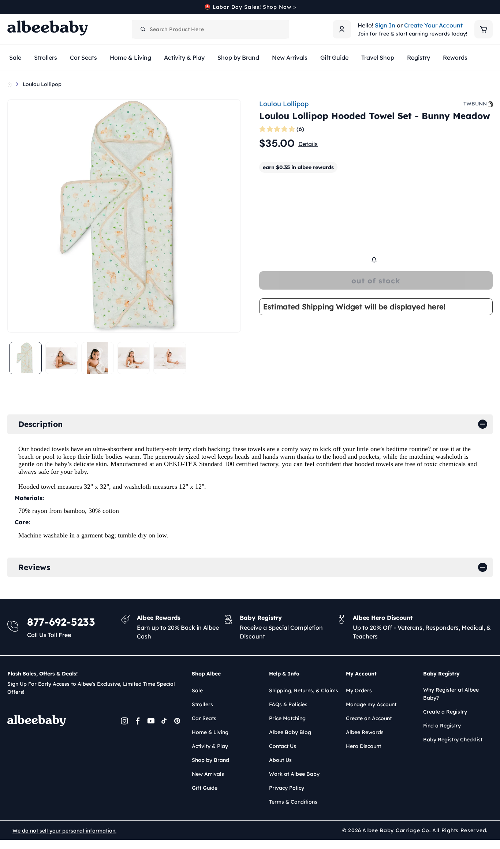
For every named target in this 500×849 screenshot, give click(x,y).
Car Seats (204, 718)
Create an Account (369, 718)
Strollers (202, 704)
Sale (197, 690)
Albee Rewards (365, 732)
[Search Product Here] (143, 29)
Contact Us (282, 746)
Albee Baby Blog (290, 732)
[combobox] (210, 29)
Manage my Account (371, 704)
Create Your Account (433, 25)
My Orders (359, 690)
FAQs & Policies (288, 704)
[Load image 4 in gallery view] (133, 358)
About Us (280, 760)
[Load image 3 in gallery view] (97, 358)
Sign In (385, 25)
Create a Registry (445, 711)
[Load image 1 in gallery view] (25, 358)
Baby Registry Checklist (452, 739)
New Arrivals (208, 774)
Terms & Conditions (293, 801)
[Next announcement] (490, 7)
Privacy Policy (286, 788)
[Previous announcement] (10, 7)
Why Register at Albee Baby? (451, 693)
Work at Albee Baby (294, 774)
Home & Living (210, 732)
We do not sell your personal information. (64, 830)
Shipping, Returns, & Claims (303, 690)
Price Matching (287, 718)
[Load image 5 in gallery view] (169, 358)
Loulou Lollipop (42, 84)
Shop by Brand (210, 760)
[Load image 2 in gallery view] (61, 358)
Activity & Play (210, 746)
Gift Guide (204, 788)
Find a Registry (442, 725)
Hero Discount (363, 746)
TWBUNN (475, 103)
